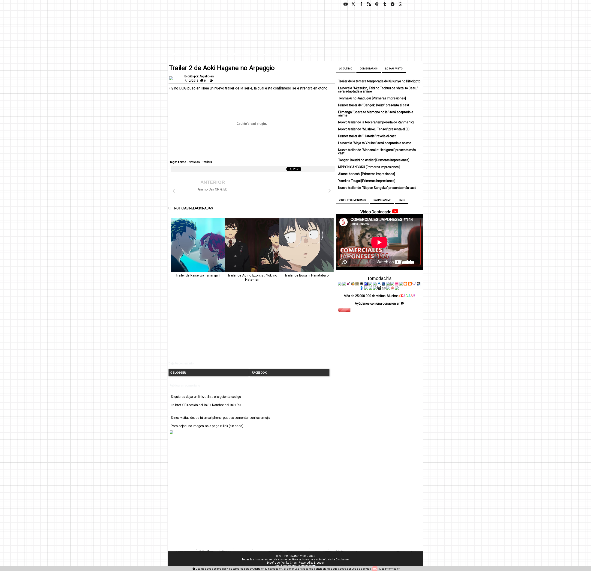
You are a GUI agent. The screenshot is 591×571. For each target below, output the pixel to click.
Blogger (319, 562)
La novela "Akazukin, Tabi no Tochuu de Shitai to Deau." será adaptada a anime (378, 89)
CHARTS (282, 54)
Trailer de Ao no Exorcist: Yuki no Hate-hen (252, 277)
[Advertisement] (252, 325)
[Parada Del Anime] (383, 284)
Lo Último (345, 68)
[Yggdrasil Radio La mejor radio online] (344, 284)
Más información (389, 568)
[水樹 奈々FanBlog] (361, 284)
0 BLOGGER (178, 372)
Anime (182, 162)
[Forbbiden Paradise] (370, 284)
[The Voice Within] (384, 289)
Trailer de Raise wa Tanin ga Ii (198, 275)
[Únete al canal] (392, 4)
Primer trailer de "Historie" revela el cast (367, 136)
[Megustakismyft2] (362, 289)
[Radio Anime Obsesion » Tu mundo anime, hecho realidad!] (379, 284)
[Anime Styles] (392, 284)
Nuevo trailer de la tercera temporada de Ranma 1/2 (376, 122)
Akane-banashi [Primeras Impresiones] (366, 174)
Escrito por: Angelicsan (199, 76)
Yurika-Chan (289, 562)
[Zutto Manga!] (388, 284)
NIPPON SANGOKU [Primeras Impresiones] (369, 167)
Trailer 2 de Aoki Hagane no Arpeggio (222, 68)
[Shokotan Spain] (396, 284)
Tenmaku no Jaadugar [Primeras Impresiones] (372, 98)
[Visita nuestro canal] (345, 4)
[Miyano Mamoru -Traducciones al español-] (405, 284)
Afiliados (192, 54)
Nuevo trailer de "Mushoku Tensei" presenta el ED (374, 129)
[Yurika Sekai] (401, 284)
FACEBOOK (259, 372)
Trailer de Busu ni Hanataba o (306, 275)
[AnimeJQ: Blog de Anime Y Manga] (397, 289)
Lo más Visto (394, 68)
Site (299, 54)
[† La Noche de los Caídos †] (339, 284)
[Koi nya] (375, 284)
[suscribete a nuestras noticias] (368, 4)
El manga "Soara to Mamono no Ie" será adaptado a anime (375, 113)
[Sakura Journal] (392, 289)
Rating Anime (382, 200)
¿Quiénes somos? (258, 54)
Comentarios (369, 68)
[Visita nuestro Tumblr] (384, 4)
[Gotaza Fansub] (366, 289)
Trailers (207, 162)
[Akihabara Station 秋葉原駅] (414, 284)
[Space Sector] (370, 289)
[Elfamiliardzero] (418, 284)
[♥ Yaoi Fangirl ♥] (353, 284)
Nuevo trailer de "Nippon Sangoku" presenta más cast (377, 188)
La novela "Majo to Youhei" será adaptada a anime (374, 143)
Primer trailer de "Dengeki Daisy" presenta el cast (373, 105)
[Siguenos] (376, 4)
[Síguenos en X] (353, 4)
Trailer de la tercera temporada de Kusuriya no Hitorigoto (379, 81)
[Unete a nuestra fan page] (361, 4)
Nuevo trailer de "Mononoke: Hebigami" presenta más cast (377, 151)
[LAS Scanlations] (366, 284)
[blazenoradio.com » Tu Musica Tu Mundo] (410, 284)
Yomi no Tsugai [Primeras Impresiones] (366, 181)
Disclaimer (233, 54)
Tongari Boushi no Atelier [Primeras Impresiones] (373, 160)
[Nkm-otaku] (379, 289)
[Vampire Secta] (357, 284)
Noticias (194, 162)
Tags (401, 200)
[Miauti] (348, 284)
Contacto (211, 54)
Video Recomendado (352, 200)
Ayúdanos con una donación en (378, 303)
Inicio (175, 54)
